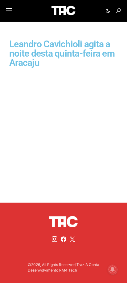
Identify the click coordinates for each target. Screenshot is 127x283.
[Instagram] (54, 239)
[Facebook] (63, 239)
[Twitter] (72, 239)
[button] (9, 10)
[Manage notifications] (112, 269)
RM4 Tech (68, 270)
